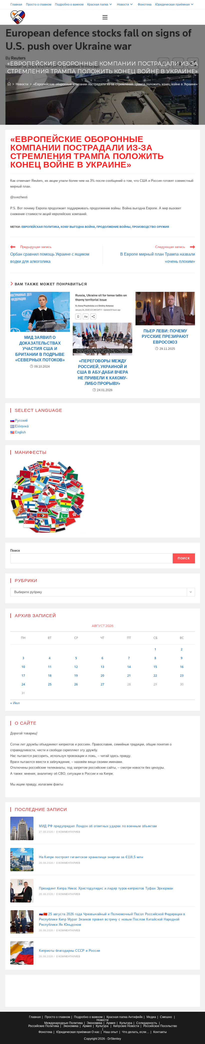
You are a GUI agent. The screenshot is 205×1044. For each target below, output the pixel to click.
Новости (123, 4)
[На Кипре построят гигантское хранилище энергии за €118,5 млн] (22, 859)
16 (182, 667)
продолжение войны (113, 226)
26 (76, 684)
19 (76, 675)
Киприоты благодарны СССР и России (69, 950)
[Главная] (9, 84)
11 (50, 667)
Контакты (160, 1032)
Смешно (166, 1017)
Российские (36, 1026)
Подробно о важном (69, 4)
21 (129, 675)
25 (50, 684)
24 (23, 684)
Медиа (151, 1017)
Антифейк (135, 1017)
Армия (111, 1023)
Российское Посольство (160, 1026)
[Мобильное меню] (105, 17)
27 (102, 684)
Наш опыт (111, 1032)
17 (23, 675)
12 (76, 667)
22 (155, 675)
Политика (76, 1023)
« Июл (15, 703)
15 (155, 667)
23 (182, 675)
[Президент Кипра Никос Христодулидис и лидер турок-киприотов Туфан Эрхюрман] (22, 890)
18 (50, 675)
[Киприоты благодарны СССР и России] (22, 953)
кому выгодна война (78, 226)
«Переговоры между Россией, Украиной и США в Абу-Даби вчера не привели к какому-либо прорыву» (102, 372)
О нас (96, 1032)
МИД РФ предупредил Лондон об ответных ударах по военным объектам (98, 826)
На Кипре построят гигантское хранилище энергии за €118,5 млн (91, 857)
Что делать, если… (135, 1032)
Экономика (94, 1023)
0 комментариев (68, 831)
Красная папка (97, 4)
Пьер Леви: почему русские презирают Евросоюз (165, 336)
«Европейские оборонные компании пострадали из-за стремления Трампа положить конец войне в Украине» (115, 84)
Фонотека (145, 4)
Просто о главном (38, 4)
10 (23, 667)
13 (102, 667)
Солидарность (146, 1023)
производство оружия (150, 226)
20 (102, 675)
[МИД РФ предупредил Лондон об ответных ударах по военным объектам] (22, 828)
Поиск (15, 550)
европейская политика (40, 226)
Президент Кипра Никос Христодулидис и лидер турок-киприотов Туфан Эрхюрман (106, 888)
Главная (16, 4)
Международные (56, 1023)
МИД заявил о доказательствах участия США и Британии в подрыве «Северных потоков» (40, 348)
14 (129, 667)
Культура (126, 1023)
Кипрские (119, 1026)
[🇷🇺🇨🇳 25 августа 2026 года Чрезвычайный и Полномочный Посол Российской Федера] (22, 922)
